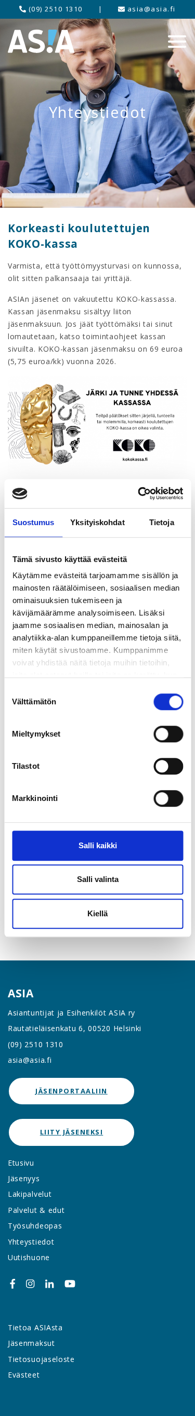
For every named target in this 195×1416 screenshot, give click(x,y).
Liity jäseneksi (71, 1132)
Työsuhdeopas (35, 1226)
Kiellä (97, 913)
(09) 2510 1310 (54, 9)
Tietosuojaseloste (41, 1359)
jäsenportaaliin (71, 1091)
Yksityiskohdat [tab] (97, 522)
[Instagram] (30, 1283)
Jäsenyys (24, 1178)
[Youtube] (69, 1283)
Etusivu (21, 1163)
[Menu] (177, 41)
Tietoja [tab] (161, 522)
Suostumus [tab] (33, 522)
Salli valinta (98, 879)
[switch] (168, 734)
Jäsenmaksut (31, 1343)
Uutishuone (29, 1257)
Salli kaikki (98, 845)
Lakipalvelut (29, 1194)
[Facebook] (12, 1283)
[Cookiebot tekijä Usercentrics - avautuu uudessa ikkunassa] (139, 493)
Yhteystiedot (31, 1242)
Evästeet (24, 1375)
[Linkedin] (49, 1283)
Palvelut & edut (36, 1210)
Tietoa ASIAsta (35, 1327)
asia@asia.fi (150, 9)
